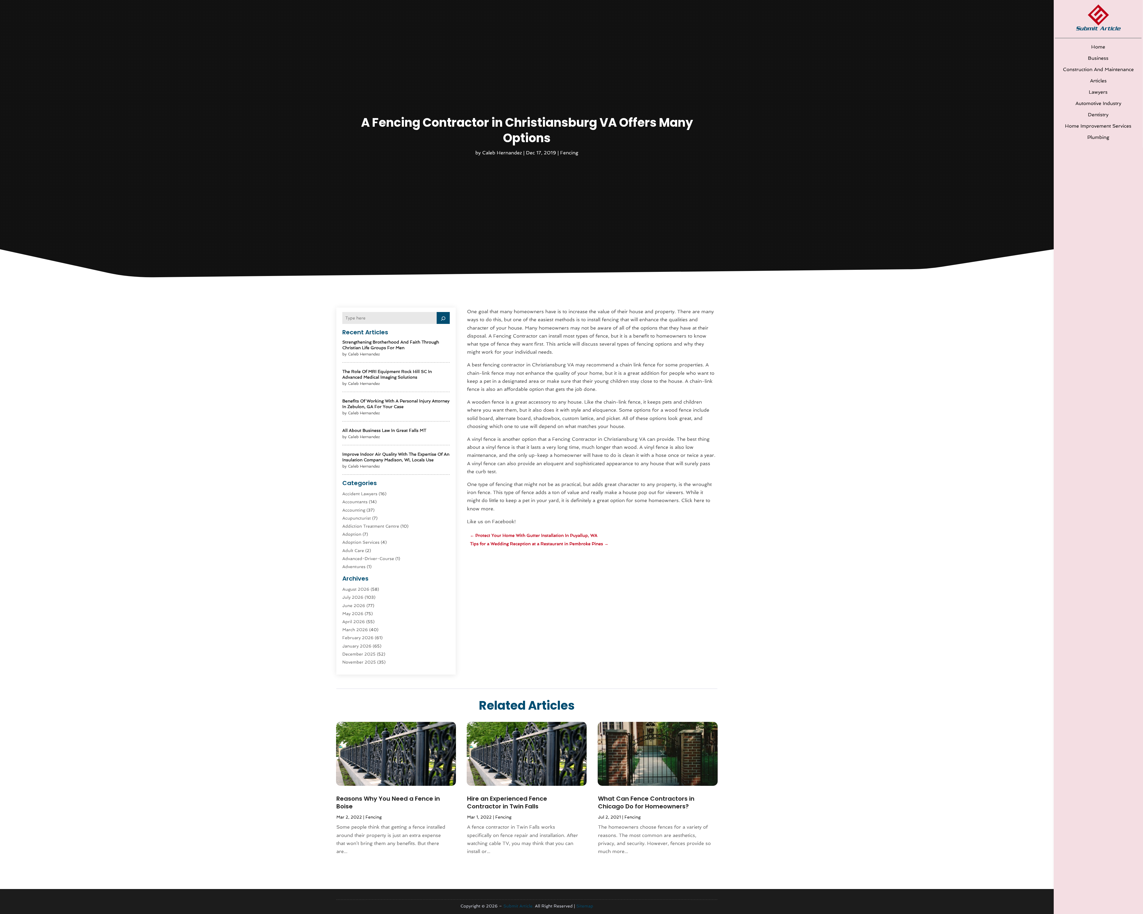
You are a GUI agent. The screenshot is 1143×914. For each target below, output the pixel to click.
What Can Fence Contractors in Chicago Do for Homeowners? (646, 802)
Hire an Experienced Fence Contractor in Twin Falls (507, 802)
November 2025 (359, 662)
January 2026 (356, 646)
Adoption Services (361, 542)
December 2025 (359, 654)
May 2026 (352, 613)
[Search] (443, 318)
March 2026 (355, 629)
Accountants (355, 501)
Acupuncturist (356, 518)
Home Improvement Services (1098, 126)
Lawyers (1098, 92)
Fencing (569, 153)
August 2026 (355, 589)
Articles (1098, 81)
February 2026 (358, 637)
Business (1098, 58)
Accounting (353, 510)
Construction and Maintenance (1098, 69)
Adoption (351, 534)
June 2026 (353, 605)
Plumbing (1098, 137)
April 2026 (353, 621)
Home (1098, 47)
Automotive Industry (1098, 103)
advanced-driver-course (368, 558)
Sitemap (584, 906)
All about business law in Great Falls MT (384, 430)
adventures (354, 566)
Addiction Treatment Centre (370, 526)
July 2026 (352, 597)
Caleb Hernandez (502, 153)
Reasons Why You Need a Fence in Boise (388, 802)
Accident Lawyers (359, 493)
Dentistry (1098, 114)
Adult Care (353, 550)
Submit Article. (518, 906)
